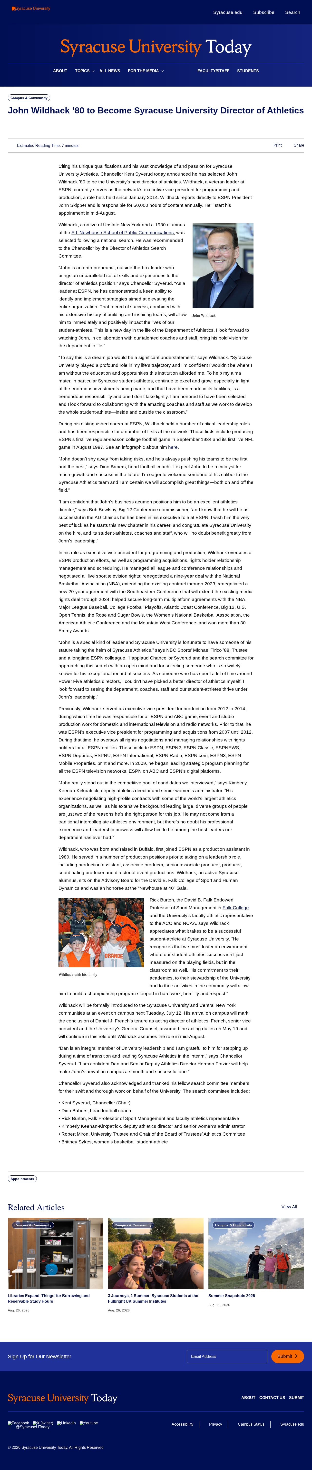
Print (277, 145)
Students (248, 71)
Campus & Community (29, 98)
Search (292, 12)
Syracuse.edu (228, 12)
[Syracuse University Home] (156, 46)
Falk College (236, 907)
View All (289, 1206)
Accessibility (182, 1424)
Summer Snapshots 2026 (231, 1296)
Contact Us (272, 1398)
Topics (82, 71)
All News (109, 71)
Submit (285, 1356)
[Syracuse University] (42, 12)
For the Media (143, 71)
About (60, 71)
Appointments (22, 1179)
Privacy (215, 1424)
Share (298, 145)
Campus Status (251, 1424)
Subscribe (263, 12)
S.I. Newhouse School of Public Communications (122, 232)
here (173, 447)
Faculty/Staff (213, 71)
